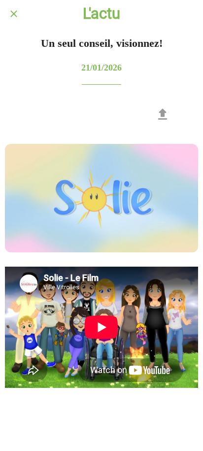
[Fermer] (14, 14)
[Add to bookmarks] (186, 114)
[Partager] (162, 114)
